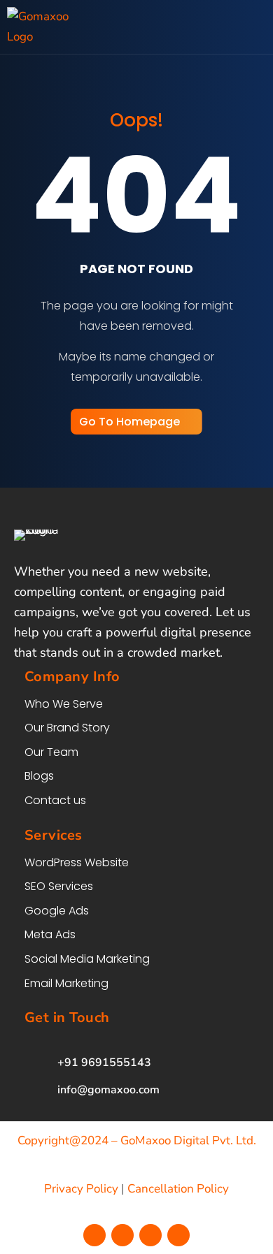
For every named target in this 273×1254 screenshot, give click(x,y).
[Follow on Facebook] (94, 1235)
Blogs (39, 776)
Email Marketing (66, 983)
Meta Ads (50, 934)
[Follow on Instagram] (122, 1235)
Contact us (55, 800)
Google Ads (56, 911)
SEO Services (58, 886)
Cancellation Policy (178, 1189)
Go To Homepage (129, 422)
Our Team (51, 752)
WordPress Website (76, 862)
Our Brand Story (67, 728)
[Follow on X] (150, 1235)
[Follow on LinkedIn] (178, 1235)
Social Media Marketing (87, 959)
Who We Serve (63, 704)
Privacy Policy (81, 1189)
